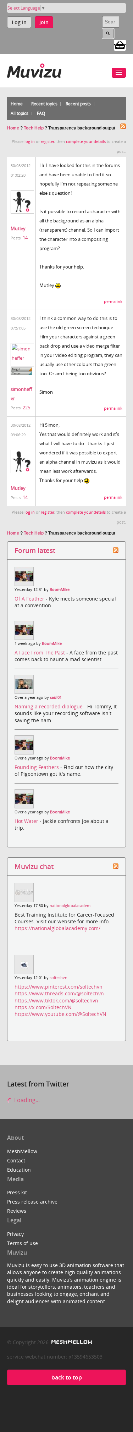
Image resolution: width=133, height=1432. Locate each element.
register (47, 141)
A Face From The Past (40, 652)
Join (44, 22)
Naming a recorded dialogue (49, 706)
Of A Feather (30, 598)
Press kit (17, 1192)
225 (26, 407)
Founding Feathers (37, 767)
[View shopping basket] (120, 45)
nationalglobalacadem (70, 905)
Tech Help (34, 128)
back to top (66, 1377)
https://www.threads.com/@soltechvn (59, 993)
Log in (19, 22)
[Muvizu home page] (34, 69)
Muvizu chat (34, 866)
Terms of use (22, 1243)
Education (19, 1169)
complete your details (86, 141)
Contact (16, 1160)
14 (25, 237)
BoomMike (60, 589)
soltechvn (58, 977)
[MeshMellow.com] (71, 1342)
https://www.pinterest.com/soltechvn (58, 986)
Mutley (18, 228)
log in (29, 141)
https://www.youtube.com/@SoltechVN (60, 1014)
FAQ (41, 113)
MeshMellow (22, 1151)
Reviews (16, 1210)
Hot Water (27, 821)
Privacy (15, 1234)
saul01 (56, 697)
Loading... (26, 1100)
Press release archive (32, 1201)
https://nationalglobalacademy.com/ (57, 928)
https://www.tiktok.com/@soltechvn (56, 1000)
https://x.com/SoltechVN (43, 1007)
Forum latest (35, 550)
